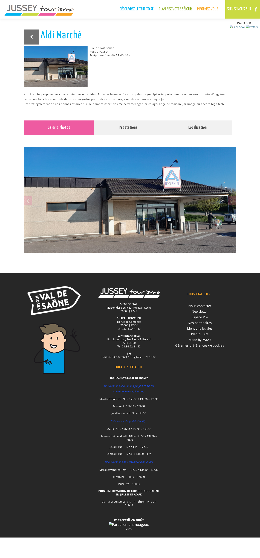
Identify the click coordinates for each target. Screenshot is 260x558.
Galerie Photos (59, 128)
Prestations (128, 128)
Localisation (197, 128)
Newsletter (200, 311)
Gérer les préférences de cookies (199, 345)
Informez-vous (207, 9)
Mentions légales (199, 328)
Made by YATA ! (200, 340)
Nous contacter (199, 306)
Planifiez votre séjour (175, 9)
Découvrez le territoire (137, 9)
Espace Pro (200, 317)
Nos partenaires (200, 323)
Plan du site (200, 334)
